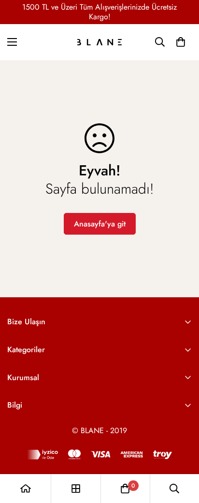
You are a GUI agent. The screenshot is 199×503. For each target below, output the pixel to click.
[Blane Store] (99, 42)
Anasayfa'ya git (100, 223)
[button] (181, 42)
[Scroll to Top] (181, 452)
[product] (25, 488)
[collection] (76, 488)
